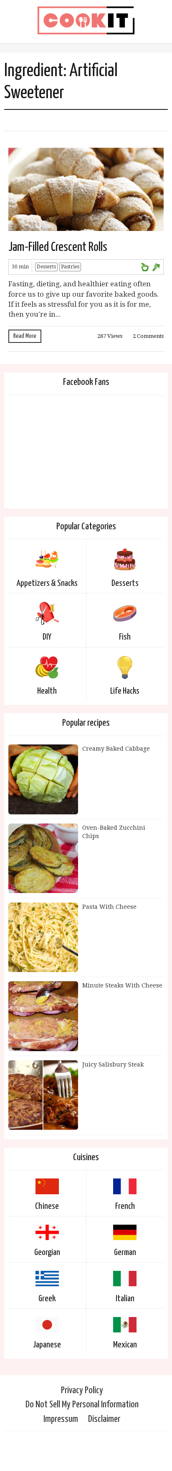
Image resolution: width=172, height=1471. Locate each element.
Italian (125, 1299)
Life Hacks (124, 691)
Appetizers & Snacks (47, 583)
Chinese (47, 1206)
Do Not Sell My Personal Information (82, 1404)
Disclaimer (104, 1419)
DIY (47, 637)
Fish (125, 637)
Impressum (60, 1419)
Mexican (125, 1345)
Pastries (70, 267)
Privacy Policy (82, 1390)
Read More (24, 336)
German (125, 1252)
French (125, 1206)
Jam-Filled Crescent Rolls (57, 247)
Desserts (46, 267)
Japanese (47, 1345)
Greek (47, 1299)
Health (47, 691)
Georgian (47, 1252)
